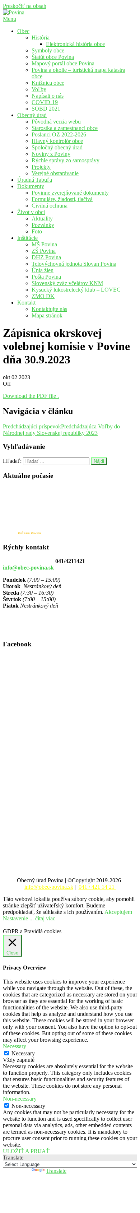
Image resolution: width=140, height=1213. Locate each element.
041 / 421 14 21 (97, 887)
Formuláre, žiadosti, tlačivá (62, 199)
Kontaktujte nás (49, 309)
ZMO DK (43, 296)
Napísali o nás (48, 96)
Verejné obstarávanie (55, 173)
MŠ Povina (44, 244)
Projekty (41, 167)
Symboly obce (48, 50)
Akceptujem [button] (118, 912)
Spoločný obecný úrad (57, 147)
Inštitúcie (27, 238)
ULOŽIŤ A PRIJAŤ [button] (26, 1151)
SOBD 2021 (46, 109)
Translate (56, 1171)
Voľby (39, 89)
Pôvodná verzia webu (56, 121)
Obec (23, 31)
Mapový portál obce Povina (63, 63)
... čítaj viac (42, 918)
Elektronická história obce (75, 44)
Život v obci (31, 212)
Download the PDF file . (31, 396)
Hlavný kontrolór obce (57, 141)
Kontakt (26, 302)
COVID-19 (45, 102)
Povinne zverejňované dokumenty (70, 193)
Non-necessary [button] (20, 1099)
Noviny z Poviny (51, 154)
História (41, 37)
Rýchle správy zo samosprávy (65, 160)
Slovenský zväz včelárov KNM (67, 283)
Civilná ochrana (49, 206)
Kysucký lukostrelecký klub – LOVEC (76, 290)
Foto (37, 231)
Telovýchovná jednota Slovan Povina (74, 264)
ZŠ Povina (44, 251)
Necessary (23, 1053)
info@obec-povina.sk (28, 567)
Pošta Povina (46, 277)
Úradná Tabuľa (34, 180)
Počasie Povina (29, 533)
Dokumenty (30, 186)
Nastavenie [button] (15, 918)
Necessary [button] (14, 1046)
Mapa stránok (47, 315)
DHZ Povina (46, 257)
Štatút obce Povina (53, 57)
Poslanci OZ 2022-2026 (59, 134)
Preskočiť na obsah (24, 6)
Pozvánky (43, 225)
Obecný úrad (32, 115)
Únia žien (42, 270)
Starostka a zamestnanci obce (65, 128)
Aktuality (42, 218)
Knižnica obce (48, 83)
